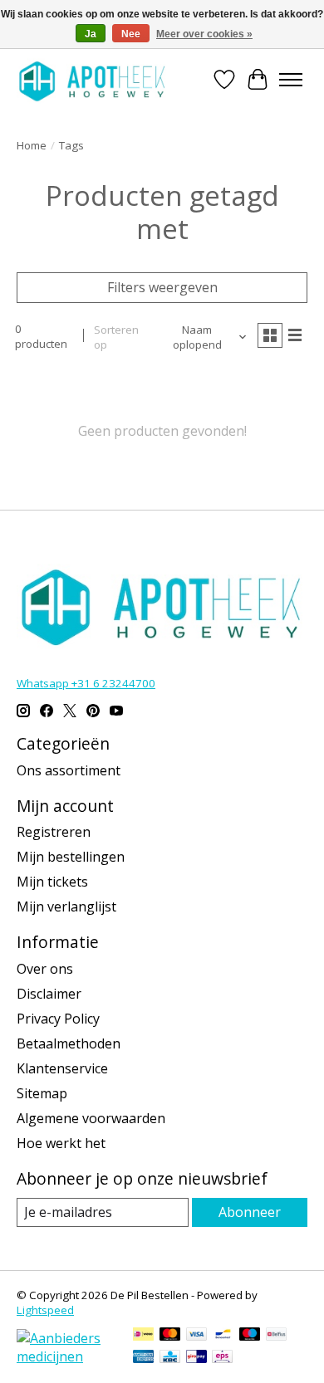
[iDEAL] (143, 1335)
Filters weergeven (162, 287)
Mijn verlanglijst (66, 906)
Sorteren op (116, 337)
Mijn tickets (52, 881)
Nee (130, 34)
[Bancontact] (223, 1335)
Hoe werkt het (61, 1143)
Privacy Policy (58, 1018)
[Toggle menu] (290, 79)
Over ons (45, 969)
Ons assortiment (68, 770)
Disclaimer (49, 994)
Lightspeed (45, 1309)
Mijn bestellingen (71, 857)
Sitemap (42, 1093)
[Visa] (197, 1335)
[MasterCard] (170, 1335)
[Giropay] (196, 1358)
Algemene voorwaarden (91, 1118)
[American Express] (144, 1358)
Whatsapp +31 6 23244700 (86, 683)
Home (32, 145)
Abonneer (249, 1212)
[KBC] (170, 1358)
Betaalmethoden (68, 1043)
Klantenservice (62, 1068)
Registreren (54, 832)
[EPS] (222, 1358)
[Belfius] (276, 1335)
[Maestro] (250, 1335)
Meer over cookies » (204, 34)
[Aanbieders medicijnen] (66, 1356)
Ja (90, 34)
